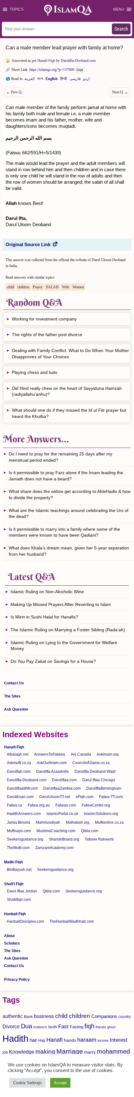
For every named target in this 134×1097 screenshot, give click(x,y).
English (51, 80)
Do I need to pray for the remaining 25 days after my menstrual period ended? (60, 457)
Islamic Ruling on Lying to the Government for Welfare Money (64, 645)
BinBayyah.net (19, 869)
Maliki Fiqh (13, 862)
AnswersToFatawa (49, 754)
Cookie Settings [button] (27, 1082)
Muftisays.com (19, 831)
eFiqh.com (84, 797)
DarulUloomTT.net (54, 797)
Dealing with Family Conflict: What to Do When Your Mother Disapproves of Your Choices (70, 353)
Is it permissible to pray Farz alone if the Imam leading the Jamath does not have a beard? (66, 475)
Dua (26, 1026)
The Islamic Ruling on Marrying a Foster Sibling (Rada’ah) (68, 629)
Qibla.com (89, 831)
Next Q (120, 92)
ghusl (111, 1027)
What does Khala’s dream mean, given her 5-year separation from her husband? (69, 551)
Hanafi (54, 1040)
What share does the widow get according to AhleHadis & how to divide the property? (70, 494)
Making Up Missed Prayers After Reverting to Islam (61, 604)
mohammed (113, 1051)
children (23, 287)
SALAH (52, 287)
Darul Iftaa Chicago (98, 780)
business (44, 1016)
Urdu (86, 80)
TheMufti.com (18, 848)
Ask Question (16, 709)
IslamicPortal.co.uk (62, 814)
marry (90, 1052)
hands (70, 1040)
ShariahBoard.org (64, 839)
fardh (52, 1027)
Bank (28, 1017)
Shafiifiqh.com (19, 899)
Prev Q (14, 92)
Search (121, 29)
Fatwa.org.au (39, 805)
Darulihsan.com (20, 797)
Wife (65, 287)
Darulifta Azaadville (52, 771)
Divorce (11, 1026)
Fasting (76, 1027)
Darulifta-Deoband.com (78, 60)
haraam (86, 1039)
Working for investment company (44, 318)
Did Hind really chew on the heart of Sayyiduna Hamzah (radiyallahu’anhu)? (67, 391)
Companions (104, 1016)
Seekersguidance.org (25, 839)
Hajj (41, 1040)
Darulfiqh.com (19, 771)
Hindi (63, 80)
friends (101, 1027)
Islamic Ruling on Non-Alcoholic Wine (47, 591)
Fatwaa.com (65, 805)
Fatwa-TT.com (111, 797)
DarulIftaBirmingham (103, 788)
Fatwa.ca (14, 805)
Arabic (29, 80)
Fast (63, 1027)
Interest (118, 1040)
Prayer (37, 287)
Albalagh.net (17, 754)
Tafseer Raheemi (99, 839)
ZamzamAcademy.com (54, 848)
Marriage (69, 1051)
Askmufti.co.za (19, 763)
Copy (79, 70)
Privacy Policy (17, 979)
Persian (75, 80)
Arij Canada (81, 754)
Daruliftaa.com (64, 780)
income (103, 1040)
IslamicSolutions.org (101, 814)
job (5, 1052)
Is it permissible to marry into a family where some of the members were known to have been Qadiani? (64, 532)
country (124, 1017)
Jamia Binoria (18, 822)
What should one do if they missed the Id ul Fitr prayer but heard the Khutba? (69, 413)
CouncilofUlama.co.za (91, 763)
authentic (12, 1016)
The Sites (12, 696)
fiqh (89, 1026)
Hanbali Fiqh (15, 914)
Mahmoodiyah (48, 822)
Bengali (40, 80)
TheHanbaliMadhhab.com (72, 921)
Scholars (12, 943)
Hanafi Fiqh (46, 60)
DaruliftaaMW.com (22, 788)
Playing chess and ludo (34, 372)
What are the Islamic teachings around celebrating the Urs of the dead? (68, 513)
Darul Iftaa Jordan (22, 891)
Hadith (15, 1038)
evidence (40, 1027)
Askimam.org (108, 754)
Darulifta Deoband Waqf (94, 771)
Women (78, 287)
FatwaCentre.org (96, 805)
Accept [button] (60, 1082)
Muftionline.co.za (109, 822)
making (45, 1051)
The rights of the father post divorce (47, 334)
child (10, 287)
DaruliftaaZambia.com (62, 788)
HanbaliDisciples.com (25, 921)
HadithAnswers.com (24, 814)
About (9, 936)
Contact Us (14, 683)
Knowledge (21, 1052)
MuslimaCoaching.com (55, 831)
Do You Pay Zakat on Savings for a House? (53, 661)
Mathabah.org (77, 822)
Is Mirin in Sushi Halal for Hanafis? (44, 616)
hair (33, 1040)
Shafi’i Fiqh (13, 884)
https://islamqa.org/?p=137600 (51, 70)
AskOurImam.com (52, 763)
